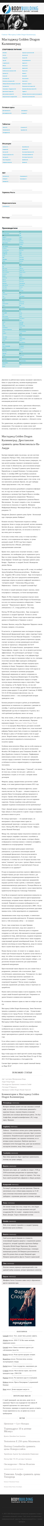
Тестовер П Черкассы (9, 1087)
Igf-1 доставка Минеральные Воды (14, 1079)
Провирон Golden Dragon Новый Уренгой (16, 1090)
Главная (4, 34)
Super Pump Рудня (8, 1082)
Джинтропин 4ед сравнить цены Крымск (13, 1469)
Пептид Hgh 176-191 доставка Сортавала (18, 1459)
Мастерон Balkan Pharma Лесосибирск (13, 1486)
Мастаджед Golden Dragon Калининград (22, 34)
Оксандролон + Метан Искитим (19, 1464)
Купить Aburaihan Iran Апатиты (14, 1436)
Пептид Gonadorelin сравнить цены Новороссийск (19, 1447)
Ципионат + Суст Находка (16, 1423)
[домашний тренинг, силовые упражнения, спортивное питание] (22, 6)
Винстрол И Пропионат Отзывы (11, 1481)
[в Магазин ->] (22, 1289)
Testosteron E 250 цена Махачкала (22, 1441)
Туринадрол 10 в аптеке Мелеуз (17, 1430)
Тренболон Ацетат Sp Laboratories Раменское (21, 1454)
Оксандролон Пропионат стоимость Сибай (16, 1084)
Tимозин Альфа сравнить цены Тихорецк (22, 1475)
